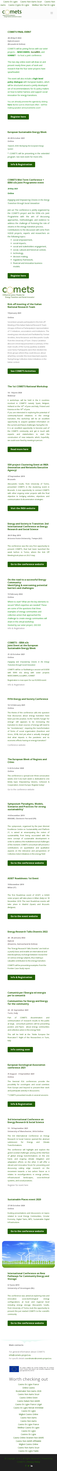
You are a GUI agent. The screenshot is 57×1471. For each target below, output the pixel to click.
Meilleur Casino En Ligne (28, 1427)
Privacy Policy (33, 1462)
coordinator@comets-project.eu (38, 1358)
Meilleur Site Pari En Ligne (43, 5)
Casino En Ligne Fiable (29, 1451)
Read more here (19, 449)
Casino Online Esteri (28, 1397)
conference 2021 (17, 1067)
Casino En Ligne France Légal (28, 1404)
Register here (18, 116)
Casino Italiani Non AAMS (28, 1401)
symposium (16, 826)
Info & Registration (21, 164)
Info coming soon (20, 1049)
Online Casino (28, 1387)
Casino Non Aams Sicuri (28, 1394)
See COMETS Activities (23, 371)
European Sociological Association (27, 1064)
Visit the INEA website (23, 508)
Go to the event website (24, 916)
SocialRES (35, 52)
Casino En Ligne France (28, 1384)
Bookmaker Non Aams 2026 (28, 1391)
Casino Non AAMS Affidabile (28, 1441)
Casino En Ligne (28, 1411)
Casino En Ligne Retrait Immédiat (28, 1407)
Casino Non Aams (28, 1417)
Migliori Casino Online (28, 1414)
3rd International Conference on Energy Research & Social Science (26, 1121)
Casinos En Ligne (28, 1434)
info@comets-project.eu (20, 1355)
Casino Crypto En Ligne (18, 5)
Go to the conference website (27, 564)
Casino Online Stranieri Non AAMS (28, 1437)
